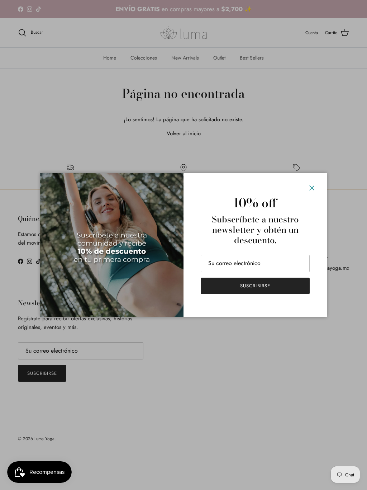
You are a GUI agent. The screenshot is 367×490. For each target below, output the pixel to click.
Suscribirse (255, 285)
